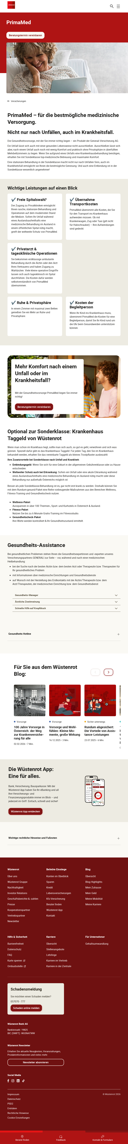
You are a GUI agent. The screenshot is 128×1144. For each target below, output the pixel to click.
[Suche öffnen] (112, 6)
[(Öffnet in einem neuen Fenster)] (8, 1080)
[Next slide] (108, 672)
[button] (66, 595)
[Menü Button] (118, 6)
